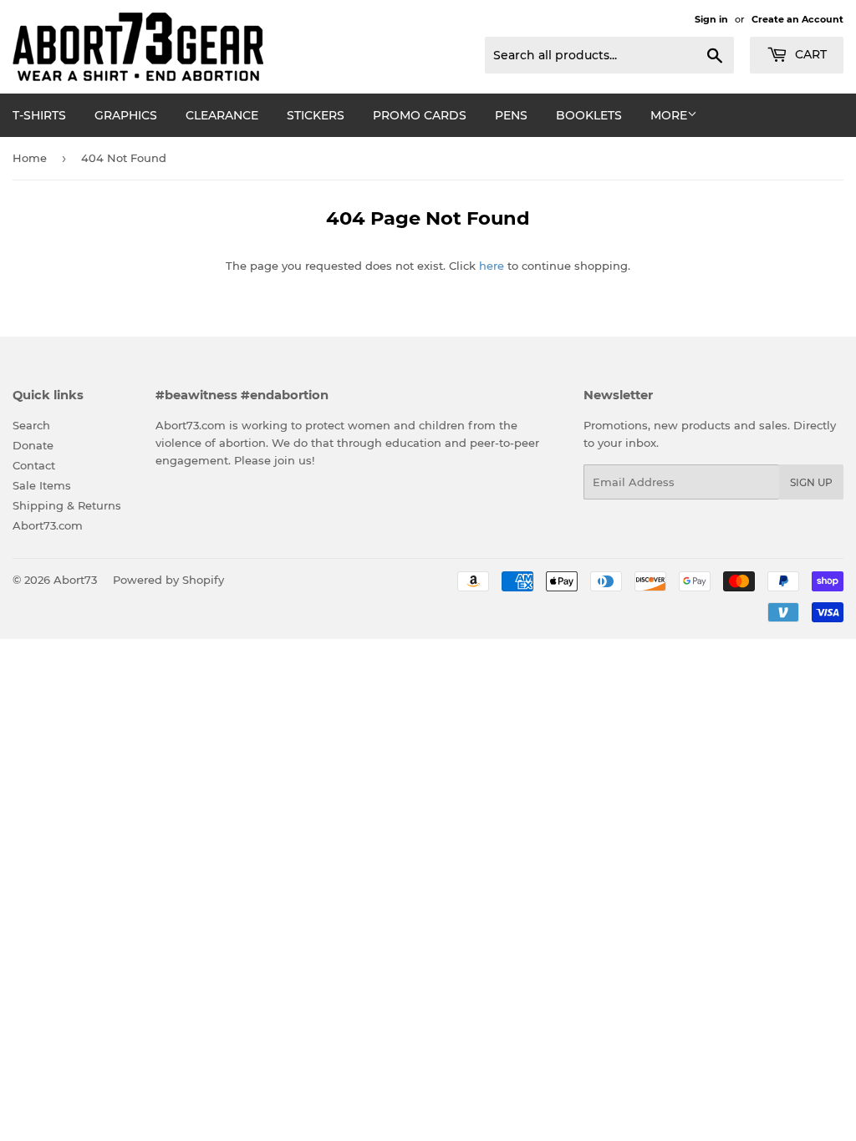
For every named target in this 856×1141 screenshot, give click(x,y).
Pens (511, 115)
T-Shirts (39, 115)
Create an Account (797, 19)
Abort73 (75, 579)
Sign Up (811, 482)
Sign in (711, 19)
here (491, 265)
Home (30, 158)
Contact (34, 465)
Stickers (315, 115)
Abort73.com (48, 525)
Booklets (589, 115)
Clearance (222, 115)
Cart (809, 54)
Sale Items (42, 485)
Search (31, 425)
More (668, 115)
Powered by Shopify (168, 579)
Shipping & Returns (67, 505)
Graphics (125, 115)
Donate (33, 445)
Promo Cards (419, 115)
